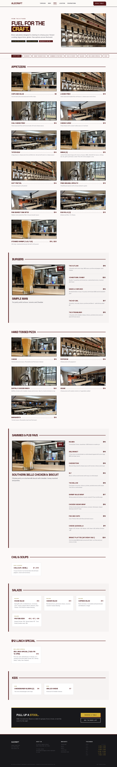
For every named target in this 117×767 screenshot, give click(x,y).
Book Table (99, 3)
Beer (49, 3)
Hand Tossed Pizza (40, 56)
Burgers (27, 56)
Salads (82, 56)
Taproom (42, 3)
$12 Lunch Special (94, 56)
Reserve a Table (91, 715)
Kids (106, 56)
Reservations (71, 3)
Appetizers (16, 56)
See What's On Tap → (46, 41)
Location (62, 3)
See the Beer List (90, 720)
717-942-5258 (40, 749)
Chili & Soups (71, 56)
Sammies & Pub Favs (56, 56)
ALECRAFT (16, 3)
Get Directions (101, 764)
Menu (55, 3)
